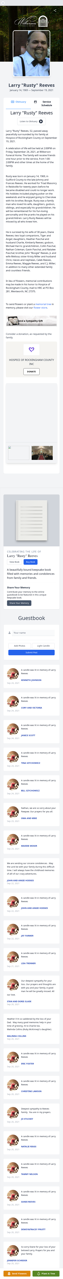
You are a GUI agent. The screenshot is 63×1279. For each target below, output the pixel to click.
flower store (40, 307)
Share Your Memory (19, 603)
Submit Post (31, 652)
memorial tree (43, 304)
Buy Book (30, 561)
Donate (31, 371)
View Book (14, 561)
